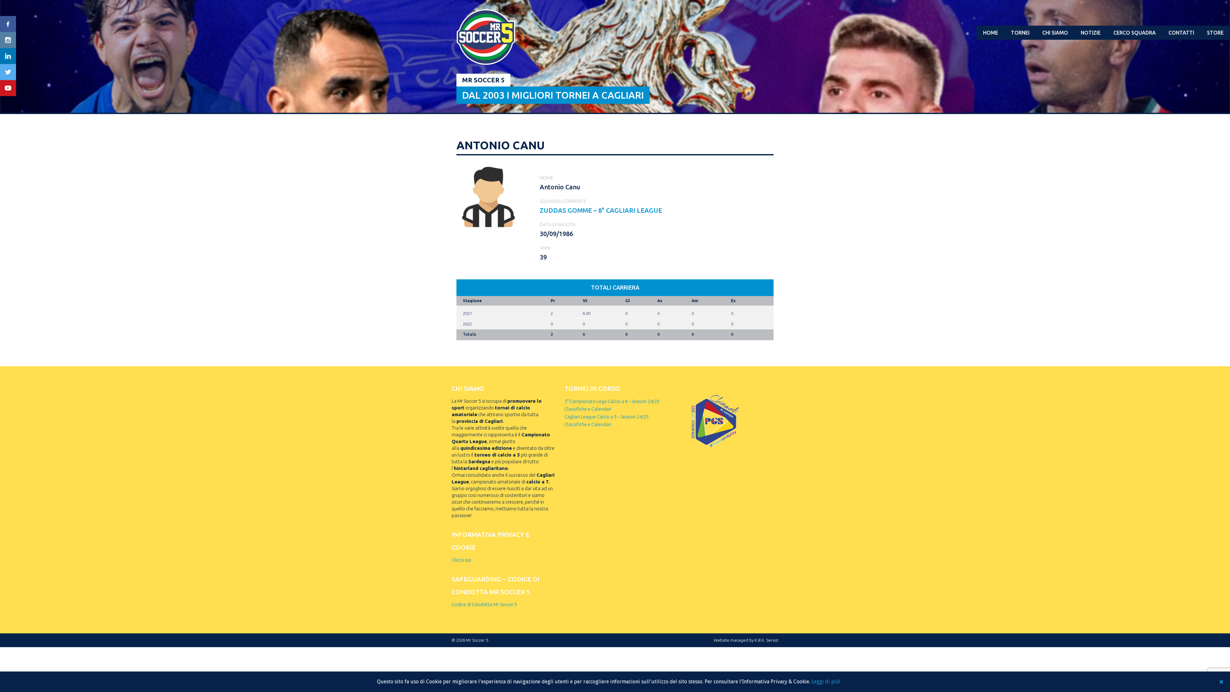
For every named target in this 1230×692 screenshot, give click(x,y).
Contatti (1181, 33)
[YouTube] (8, 88)
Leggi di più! (825, 682)
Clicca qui (461, 560)
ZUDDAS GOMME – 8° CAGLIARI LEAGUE (601, 210)
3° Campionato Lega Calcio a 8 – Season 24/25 (612, 401)
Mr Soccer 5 (483, 80)
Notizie (1091, 33)
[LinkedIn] (8, 56)
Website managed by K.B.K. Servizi (746, 640)
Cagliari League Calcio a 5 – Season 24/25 (606, 416)
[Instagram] (8, 40)
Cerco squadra (1134, 33)
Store (1215, 33)
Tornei (1020, 33)
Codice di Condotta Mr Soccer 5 (484, 604)
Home (990, 33)
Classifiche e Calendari (587, 409)
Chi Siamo (1055, 33)
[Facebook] (8, 24)
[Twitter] (8, 72)
